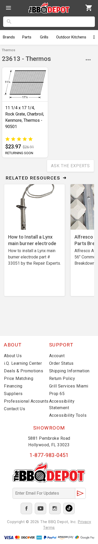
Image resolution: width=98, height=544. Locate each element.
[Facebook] (26, 508)
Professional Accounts (26, 401)
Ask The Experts (70, 165)
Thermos (8, 50)
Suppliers (13, 393)
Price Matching (18, 378)
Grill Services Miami (68, 386)
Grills (44, 37)
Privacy (84, 521)
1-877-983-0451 (49, 455)
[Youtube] (40, 508)
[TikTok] (69, 508)
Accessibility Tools (68, 415)
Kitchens (71, 37)
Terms (49, 527)
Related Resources (33, 178)
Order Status (61, 363)
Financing (13, 386)
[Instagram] (55, 508)
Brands (9, 37)
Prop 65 (57, 393)
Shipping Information (69, 370)
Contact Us (14, 408)
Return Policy (62, 378)
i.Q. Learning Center (23, 363)
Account (57, 355)
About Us (13, 355)
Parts (26, 37)
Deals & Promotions (23, 370)
